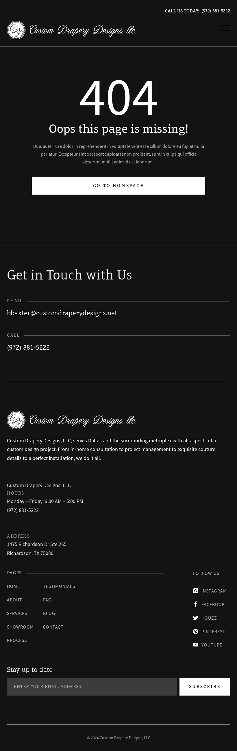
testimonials (59, 586)
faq (47, 600)
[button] (224, 30)
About (14, 600)
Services (17, 613)
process (17, 640)
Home (13, 586)
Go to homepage (118, 186)
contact (53, 627)
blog (49, 613)
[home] (71, 30)
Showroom (20, 627)
